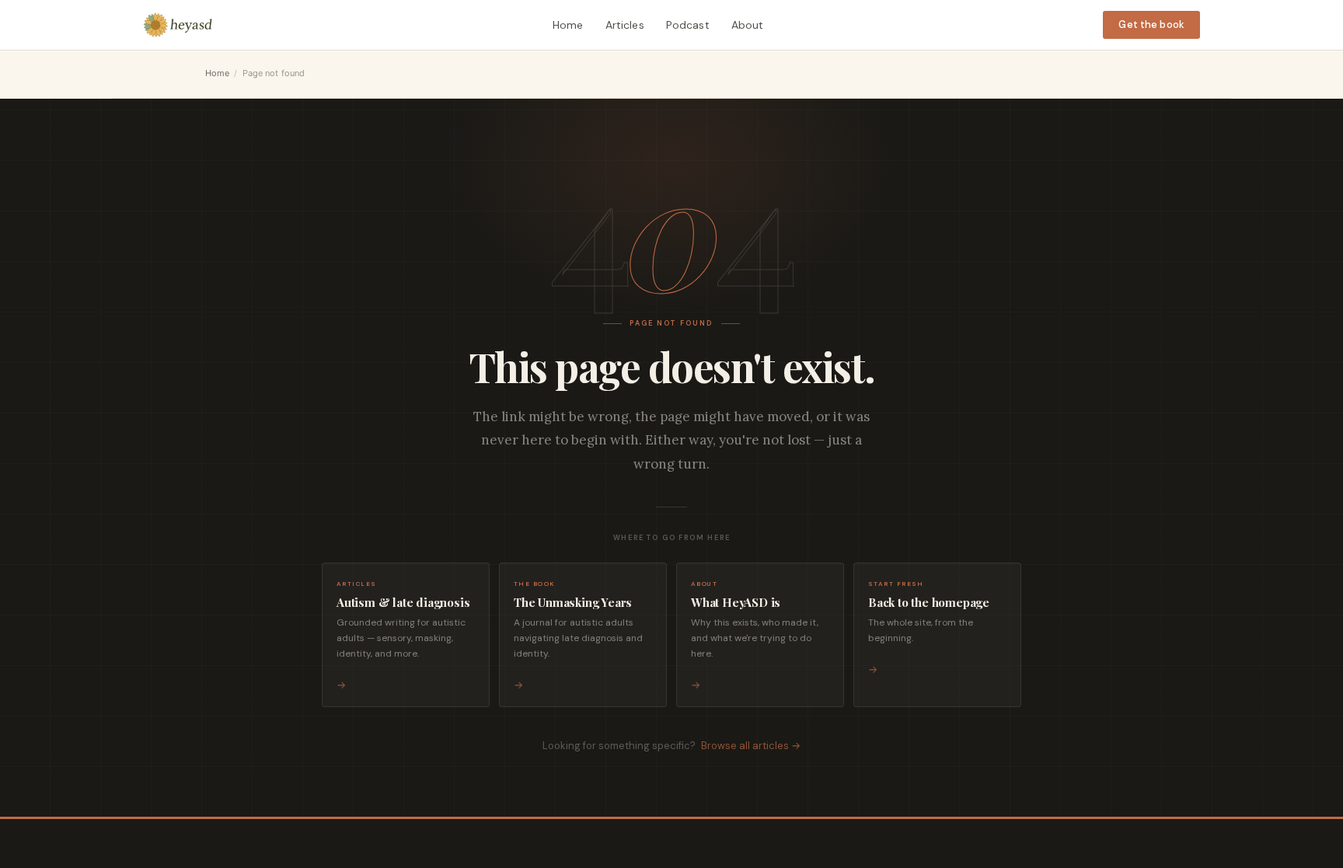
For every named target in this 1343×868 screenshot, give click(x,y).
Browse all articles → (751, 745)
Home (568, 25)
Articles (624, 25)
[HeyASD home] (178, 24)
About (747, 25)
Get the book (1151, 24)
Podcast (688, 25)
